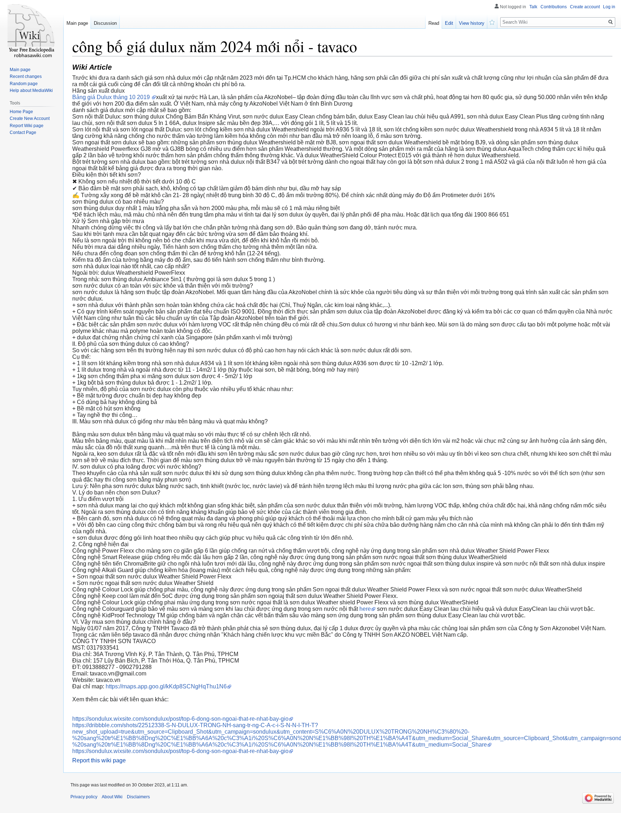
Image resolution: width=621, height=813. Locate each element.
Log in (609, 6)
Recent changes (26, 76)
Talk (533, 6)
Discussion (105, 23)
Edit (449, 23)
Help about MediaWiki (31, 90)
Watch (492, 21)
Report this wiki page (99, 760)
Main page (77, 23)
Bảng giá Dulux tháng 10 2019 (111, 97)
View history (471, 23)
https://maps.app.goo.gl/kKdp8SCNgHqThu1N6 (166, 686)
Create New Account (30, 118)
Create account (585, 6)
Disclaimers (138, 796)
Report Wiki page (26, 125)
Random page (24, 83)
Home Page (21, 111)
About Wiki (112, 796)
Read (433, 23)
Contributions (553, 6)
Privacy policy (83, 796)
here (365, 609)
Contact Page (23, 132)
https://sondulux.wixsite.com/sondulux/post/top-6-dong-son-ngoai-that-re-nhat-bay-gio (180, 719)
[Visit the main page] (31, 28)
